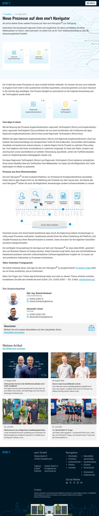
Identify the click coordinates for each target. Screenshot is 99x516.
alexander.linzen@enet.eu (41, 317)
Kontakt (72, 467)
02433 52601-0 (51, 466)
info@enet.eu (50, 468)
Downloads (89, 467)
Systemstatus (90, 462)
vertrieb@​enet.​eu (86, 279)
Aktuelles (7, 14)
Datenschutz (89, 475)
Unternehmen (74, 462)
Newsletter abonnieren (14, 332)
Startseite (72, 456)
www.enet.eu (50, 471)
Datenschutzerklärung (42, 497)
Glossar (87, 464)
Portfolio (72, 459)
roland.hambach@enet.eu (41, 301)
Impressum (89, 472)
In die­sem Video (83, 268)
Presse (71, 464)
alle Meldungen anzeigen (14, 348)
